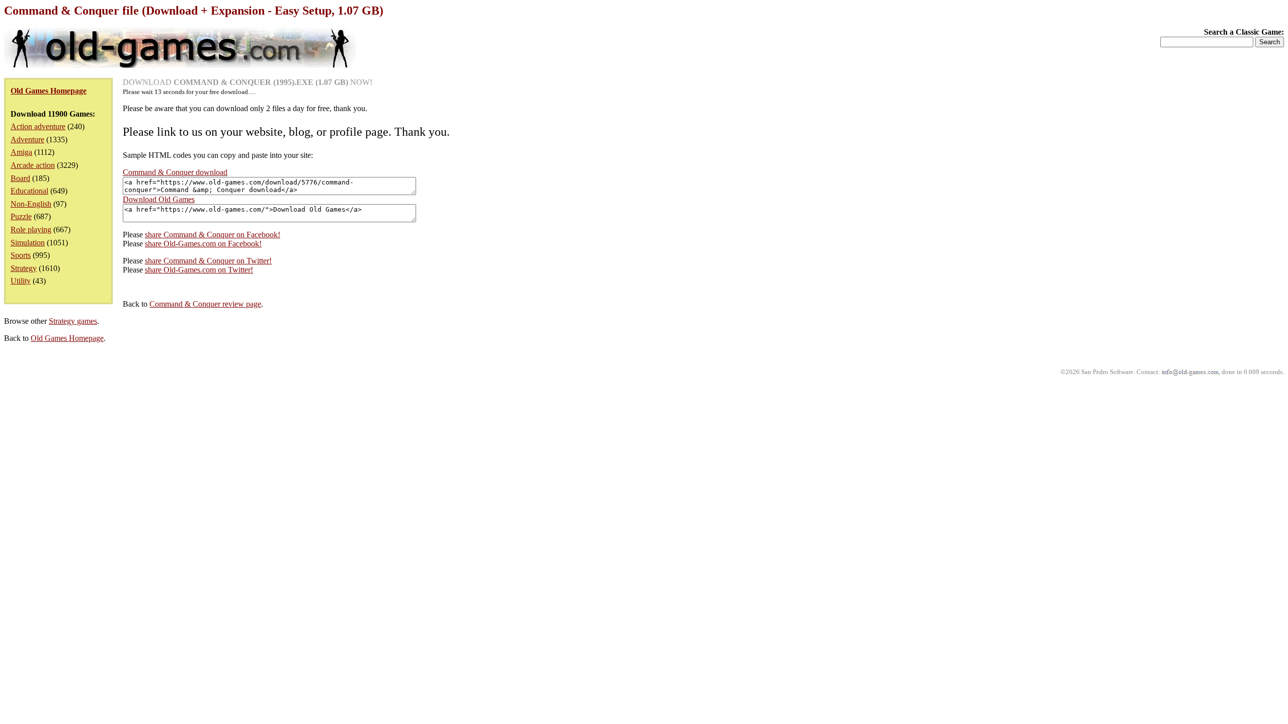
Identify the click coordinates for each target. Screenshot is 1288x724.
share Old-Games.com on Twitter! (199, 269)
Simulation (28, 242)
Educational (29, 191)
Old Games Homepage (67, 338)
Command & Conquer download (175, 172)
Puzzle (21, 216)
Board (20, 178)
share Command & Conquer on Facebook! (212, 234)
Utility (21, 281)
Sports (21, 255)
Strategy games (73, 321)
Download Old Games (159, 199)
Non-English (31, 204)
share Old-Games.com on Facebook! (203, 243)
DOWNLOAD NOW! (247, 82)
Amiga (21, 152)
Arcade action (33, 165)
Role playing (31, 229)
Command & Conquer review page (205, 304)
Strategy (24, 268)
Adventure (27, 139)
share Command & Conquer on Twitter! (208, 260)
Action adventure (38, 126)
